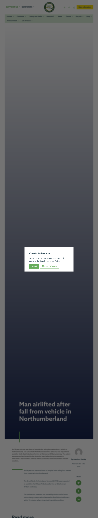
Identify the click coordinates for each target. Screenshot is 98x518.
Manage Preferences (49, 266)
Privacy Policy (54, 261)
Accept (34, 266)
